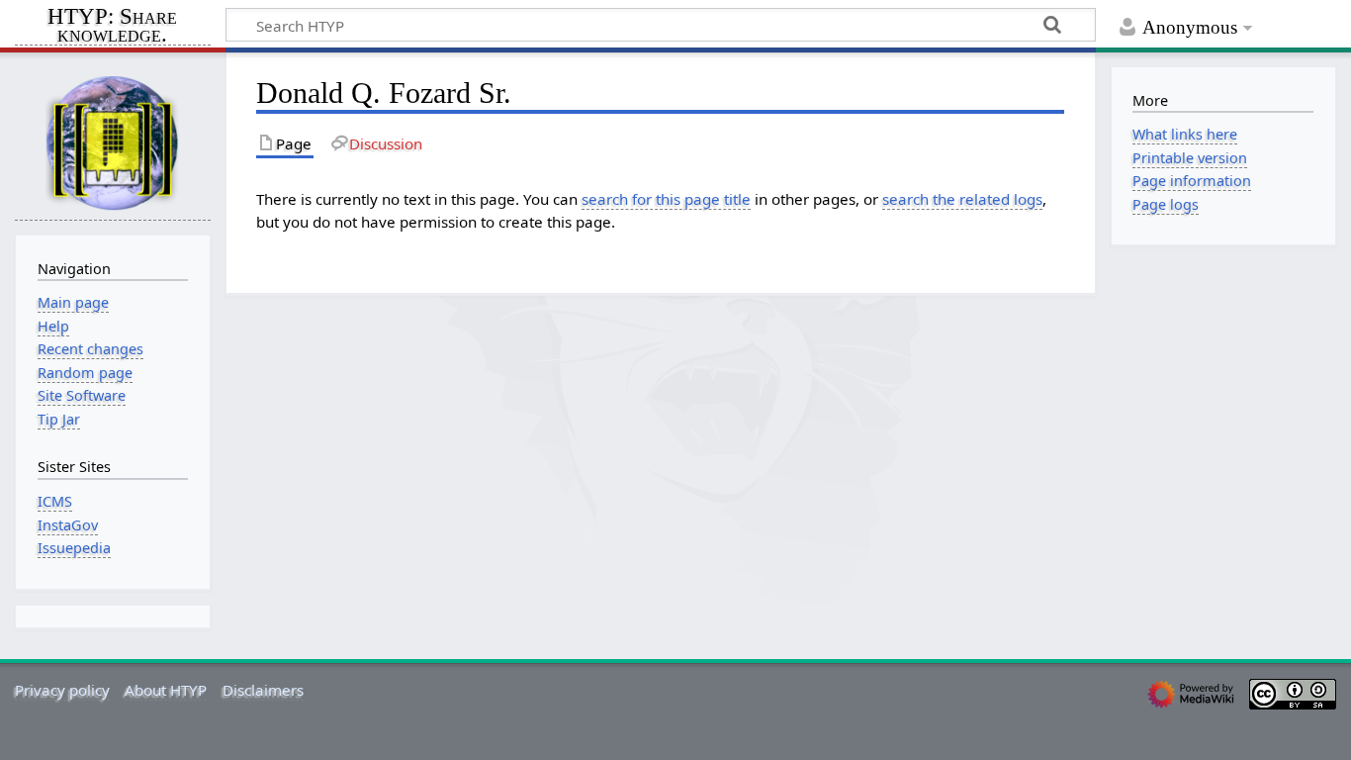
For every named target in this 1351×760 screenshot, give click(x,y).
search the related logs (962, 199)
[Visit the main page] (113, 142)
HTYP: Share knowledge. (112, 27)
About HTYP (166, 690)
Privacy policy (62, 690)
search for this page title (666, 199)
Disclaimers (263, 690)
